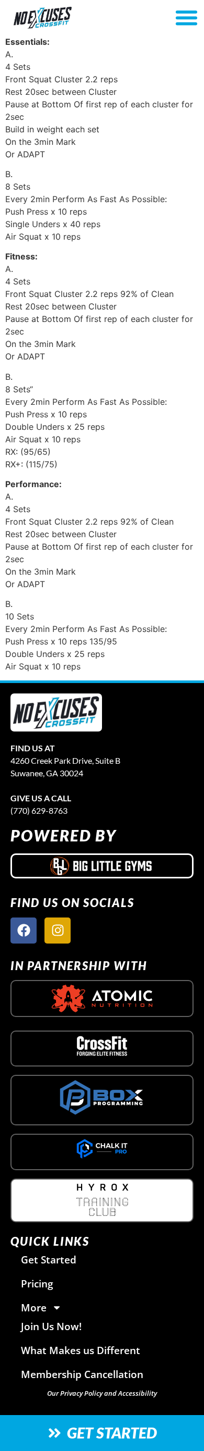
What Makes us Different (80, 1350)
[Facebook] (23, 930)
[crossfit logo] (102, 1046)
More (34, 1307)
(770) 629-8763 (38, 810)
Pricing (37, 1283)
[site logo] (56, 712)
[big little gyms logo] (102, 866)
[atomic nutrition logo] (102, 998)
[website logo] (72, 18)
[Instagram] (57, 930)
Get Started (48, 1259)
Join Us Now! (51, 1326)
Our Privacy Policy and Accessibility (102, 1393)
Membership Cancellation (82, 1374)
